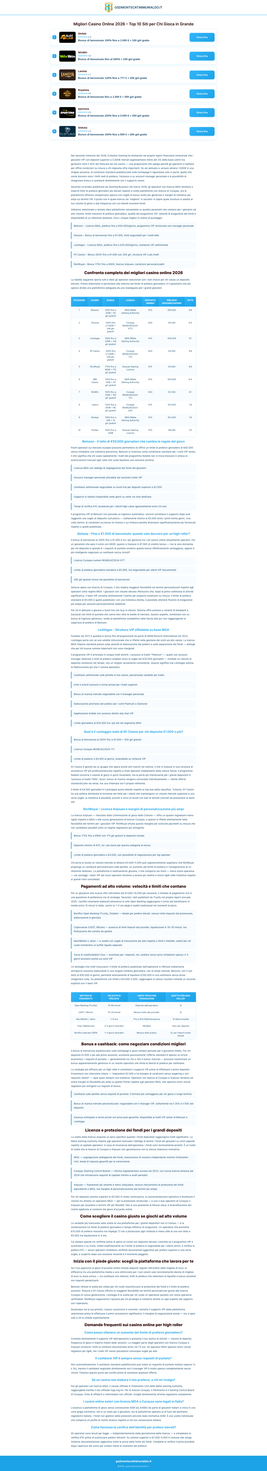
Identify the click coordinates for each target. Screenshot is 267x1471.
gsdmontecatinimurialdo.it (138, 7)
